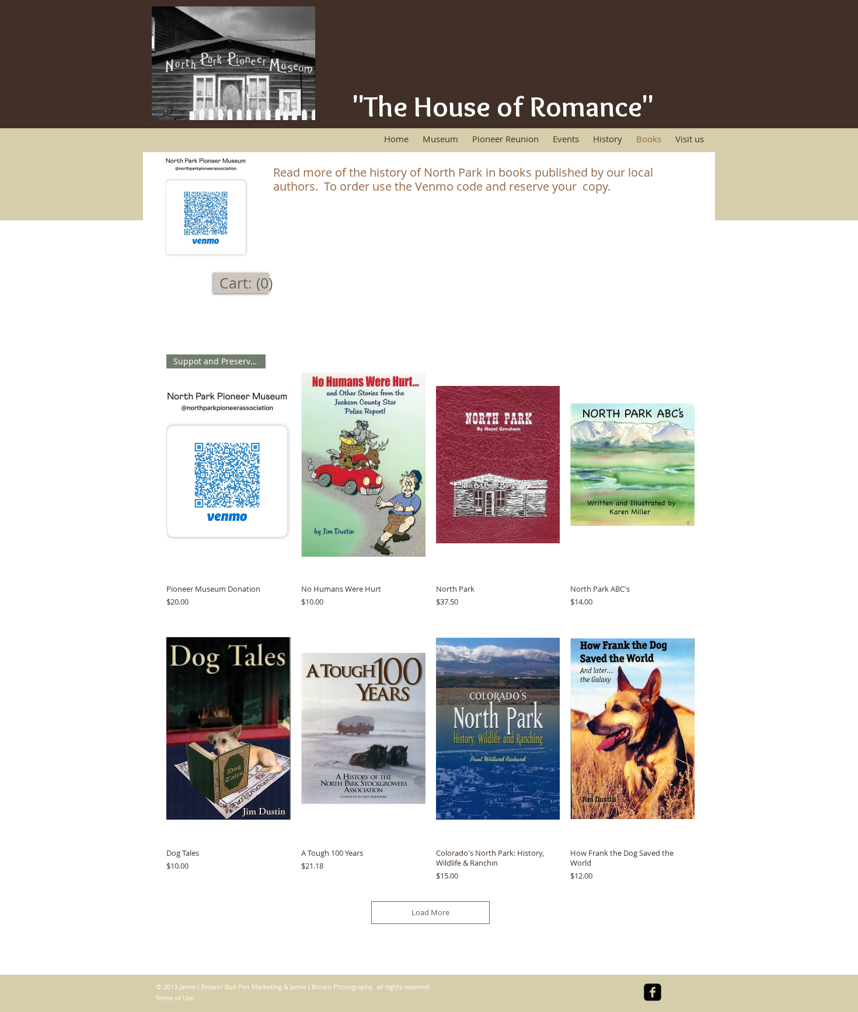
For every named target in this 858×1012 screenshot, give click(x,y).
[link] (247, 283)
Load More (430, 912)
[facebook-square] (652, 992)
